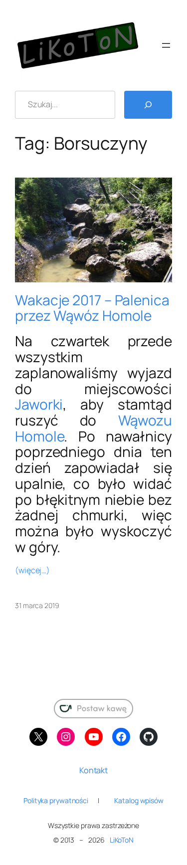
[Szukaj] (148, 105)
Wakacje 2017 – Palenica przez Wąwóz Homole (92, 308)
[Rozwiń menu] (166, 45)
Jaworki (39, 404)
